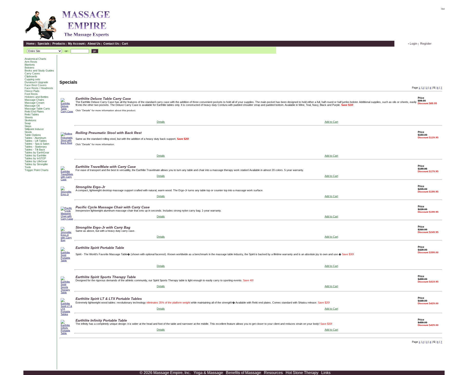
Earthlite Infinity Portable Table (101, 320)
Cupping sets (32, 79)
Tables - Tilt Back (35, 149)
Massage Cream (34, 102)
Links (326, 373)
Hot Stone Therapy (302, 373)
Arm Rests (31, 61)
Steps (28, 126)
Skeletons (30, 120)
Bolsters (29, 67)
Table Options (33, 134)
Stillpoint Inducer (34, 129)
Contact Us (111, 43)
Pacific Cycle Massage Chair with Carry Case (113, 207)
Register (425, 43)
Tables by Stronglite (36, 164)
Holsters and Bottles (37, 96)
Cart (125, 43)
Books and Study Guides (39, 70)
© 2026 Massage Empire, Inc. (165, 373)
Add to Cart (331, 121)
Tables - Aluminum (35, 137)
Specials (43, 43)
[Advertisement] (147, 66)
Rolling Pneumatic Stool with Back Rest (109, 133)
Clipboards (31, 76)
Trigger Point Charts (37, 170)
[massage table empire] (66, 39)
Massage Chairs (34, 99)
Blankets (30, 64)
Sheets (29, 117)
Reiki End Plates (34, 111)
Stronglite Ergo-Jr (90, 187)
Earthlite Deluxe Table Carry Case (103, 99)
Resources (273, 373)
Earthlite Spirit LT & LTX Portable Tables (109, 299)
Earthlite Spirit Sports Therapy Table (106, 277)
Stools (28, 132)
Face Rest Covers (36, 85)
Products (58, 43)
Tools (28, 167)
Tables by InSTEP (35, 158)
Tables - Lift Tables (36, 140)
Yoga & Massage (208, 373)
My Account (76, 43)
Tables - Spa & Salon (37, 143)
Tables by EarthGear (37, 152)
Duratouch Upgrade (36, 82)
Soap (28, 123)
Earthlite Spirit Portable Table (100, 248)
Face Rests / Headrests (39, 88)
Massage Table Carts (37, 108)
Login (413, 43)
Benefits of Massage (243, 373)
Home (30, 43)
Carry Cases (32, 73)
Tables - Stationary (36, 146)
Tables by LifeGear (36, 161)
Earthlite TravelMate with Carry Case (106, 167)
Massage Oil (32, 105)
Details (161, 121)
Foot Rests (31, 93)
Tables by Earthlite (35, 155)
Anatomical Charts (35, 58)
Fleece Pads (32, 91)
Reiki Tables (32, 114)
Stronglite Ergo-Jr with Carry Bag (103, 227)
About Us (94, 43)
